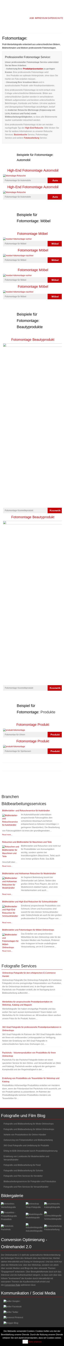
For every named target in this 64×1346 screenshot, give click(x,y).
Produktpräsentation (33, 69)
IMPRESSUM (41, 18)
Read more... (7, 835)
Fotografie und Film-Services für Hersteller (23, 1176)
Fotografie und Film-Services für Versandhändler (26, 1187)
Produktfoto (6, 1219)
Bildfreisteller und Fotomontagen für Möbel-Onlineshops (28, 930)
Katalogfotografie (52, 1207)
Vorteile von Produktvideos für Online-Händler (25, 1134)
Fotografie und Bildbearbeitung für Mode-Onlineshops (29, 1124)
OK (25, 1341)
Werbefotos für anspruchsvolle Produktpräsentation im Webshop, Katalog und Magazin (27, 1003)
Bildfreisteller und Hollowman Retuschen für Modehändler (29, 874)
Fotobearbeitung (31, 138)
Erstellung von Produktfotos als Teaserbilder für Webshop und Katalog (30, 1080)
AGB (32, 18)
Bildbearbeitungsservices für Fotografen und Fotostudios (30, 1181)
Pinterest (19, 1317)
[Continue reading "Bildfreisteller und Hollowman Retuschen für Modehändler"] (10, 883)
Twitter (15, 1312)
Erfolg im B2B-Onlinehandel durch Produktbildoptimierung (31, 1151)
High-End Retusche (34, 128)
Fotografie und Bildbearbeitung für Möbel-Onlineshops (29, 1129)
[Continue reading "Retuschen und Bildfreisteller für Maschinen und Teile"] (10, 851)
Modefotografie (33, 1217)
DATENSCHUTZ (55, 18)
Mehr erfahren (35, 1342)
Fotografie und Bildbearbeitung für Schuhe (23, 1170)
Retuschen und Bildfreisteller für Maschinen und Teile (27, 842)
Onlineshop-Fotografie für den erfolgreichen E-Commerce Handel (29, 974)
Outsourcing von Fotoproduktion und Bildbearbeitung (28, 1140)
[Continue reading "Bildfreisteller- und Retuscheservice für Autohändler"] (10, 820)
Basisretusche (20, 134)
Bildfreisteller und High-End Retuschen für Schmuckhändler (30, 902)
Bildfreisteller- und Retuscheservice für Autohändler (26, 811)
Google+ (16, 1301)
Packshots (6, 1229)
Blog (16, 1323)
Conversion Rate (12, 1285)
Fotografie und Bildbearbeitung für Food (22, 1165)
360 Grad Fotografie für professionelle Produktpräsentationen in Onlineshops (31, 1028)
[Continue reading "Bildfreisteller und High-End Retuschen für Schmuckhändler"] (10, 911)
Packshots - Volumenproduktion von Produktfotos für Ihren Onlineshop (29, 1054)
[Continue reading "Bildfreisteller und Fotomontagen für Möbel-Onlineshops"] (10, 941)
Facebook (17, 1306)
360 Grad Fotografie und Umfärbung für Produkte (26, 1145)
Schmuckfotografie (52, 1219)
